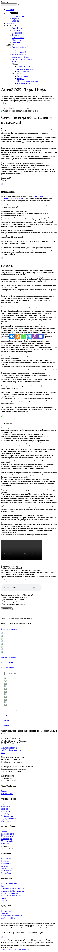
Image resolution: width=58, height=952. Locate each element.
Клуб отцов (6, 838)
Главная (10, 9)
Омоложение (18, 37)
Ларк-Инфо (17, 28)
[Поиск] (28, 108)
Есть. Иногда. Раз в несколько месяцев (19, 602)
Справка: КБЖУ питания (12, 891)
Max (3, 752)
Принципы (6, 811)
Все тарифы (22, 76)
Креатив (5, 843)
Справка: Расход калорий (12, 888)
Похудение (17, 33)
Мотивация (17, 40)
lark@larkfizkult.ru (9, 748)
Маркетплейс (7, 841)
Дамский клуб (7, 836)
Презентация (18, 16)
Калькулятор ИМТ (20, 57)
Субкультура (7, 816)
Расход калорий (19, 52)
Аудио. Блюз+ (23, 66)
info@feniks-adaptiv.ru (11, 750)
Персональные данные (27, 81)
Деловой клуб (7, 834)
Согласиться (6, 950)
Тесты (14, 62)
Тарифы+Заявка (19, 18)
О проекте (6, 821)
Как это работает (9, 884)
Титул (4, 804)
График (4, 809)
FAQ (14, 50)
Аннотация (6, 806)
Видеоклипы (23, 71)
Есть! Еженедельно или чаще (15, 604)
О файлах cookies (21, 950)
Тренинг (16, 35)
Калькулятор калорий (22, 59)
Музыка (4, 900)
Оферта (20, 78)
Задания (15, 21)
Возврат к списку (9, 629)
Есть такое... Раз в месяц (14, 600)
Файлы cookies (8, 918)
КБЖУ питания (19, 54)
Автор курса (12, 23)
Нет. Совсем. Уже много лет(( (15, 597)
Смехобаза (16, 42)
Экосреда (5, 814)
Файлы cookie (23, 83)
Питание (16, 30)
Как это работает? (20, 47)
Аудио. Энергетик (25, 69)
